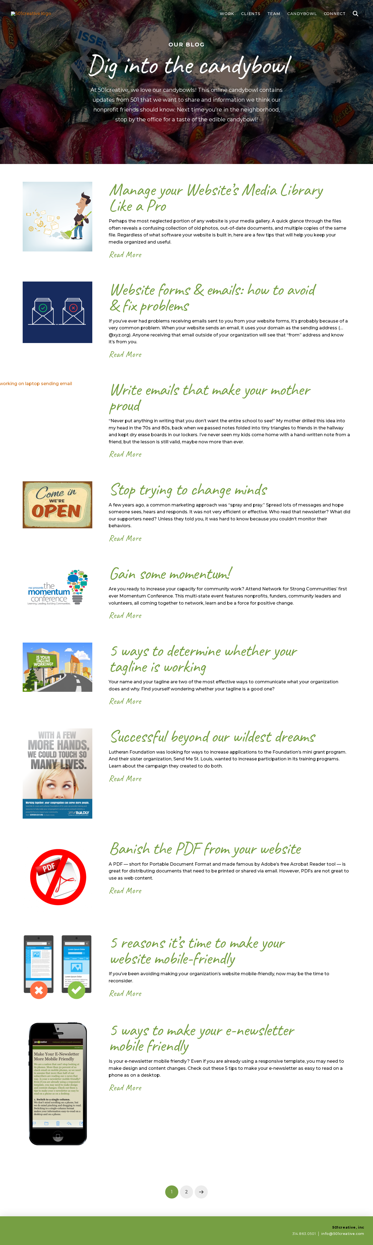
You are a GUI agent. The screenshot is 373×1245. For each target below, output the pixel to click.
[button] (355, 13)
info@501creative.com (342, 1234)
